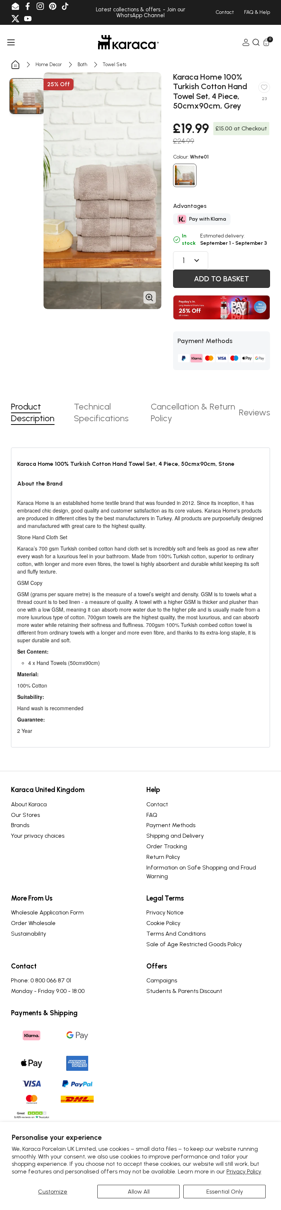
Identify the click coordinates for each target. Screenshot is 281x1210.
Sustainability (28, 933)
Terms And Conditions (176, 933)
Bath (82, 64)
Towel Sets (114, 64)
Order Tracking (166, 846)
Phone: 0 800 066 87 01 (41, 980)
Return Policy (163, 856)
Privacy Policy (243, 1171)
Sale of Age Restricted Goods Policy (194, 944)
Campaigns (161, 980)
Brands (20, 825)
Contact (157, 804)
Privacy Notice (165, 912)
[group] (27, 96)
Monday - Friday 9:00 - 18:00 (48, 991)
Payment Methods (170, 825)
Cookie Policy (163, 923)
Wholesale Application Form (47, 912)
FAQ (151, 814)
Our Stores (25, 814)
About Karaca (29, 804)
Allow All (139, 1191)
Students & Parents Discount (184, 991)
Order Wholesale (33, 923)
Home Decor (48, 64)
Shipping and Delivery (175, 835)
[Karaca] (128, 42)
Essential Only (224, 1191)
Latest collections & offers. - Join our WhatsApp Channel (140, 13)
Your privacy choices (37, 835)
